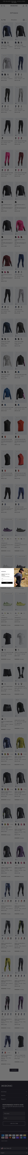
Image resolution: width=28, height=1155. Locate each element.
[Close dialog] (27, 568)
